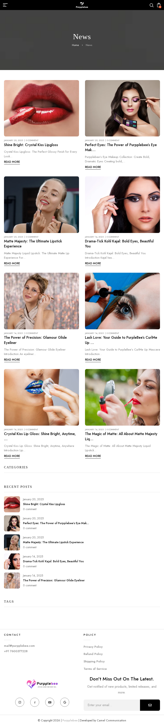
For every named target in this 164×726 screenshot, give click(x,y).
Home (75, 45)
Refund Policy (93, 654)
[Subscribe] (150, 705)
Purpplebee (70, 720)
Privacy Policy (93, 647)
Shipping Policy (94, 661)
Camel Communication (111, 720)
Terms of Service (95, 669)
